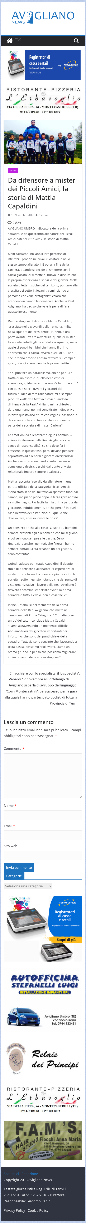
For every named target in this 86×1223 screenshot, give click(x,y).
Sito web (10, 846)
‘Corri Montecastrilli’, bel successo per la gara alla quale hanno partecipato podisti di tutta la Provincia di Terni (43, 697)
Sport (13, 170)
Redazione (30, 1174)
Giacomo (44, 215)
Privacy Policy (14, 1210)
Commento (14, 748)
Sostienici (11, 1174)
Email (9, 826)
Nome (10, 805)
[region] (43, 65)
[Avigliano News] (10, 41)
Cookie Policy (38, 1210)
